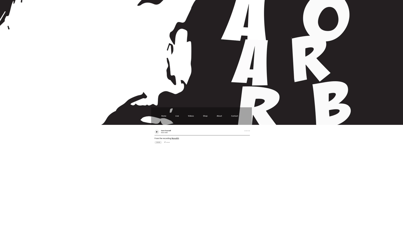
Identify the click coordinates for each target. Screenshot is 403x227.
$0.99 (158, 142)
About (219, 116)
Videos (191, 116)
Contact (234, 116)
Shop (205, 116)
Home (163, 116)
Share (168, 142)
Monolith (175, 138)
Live (177, 116)
